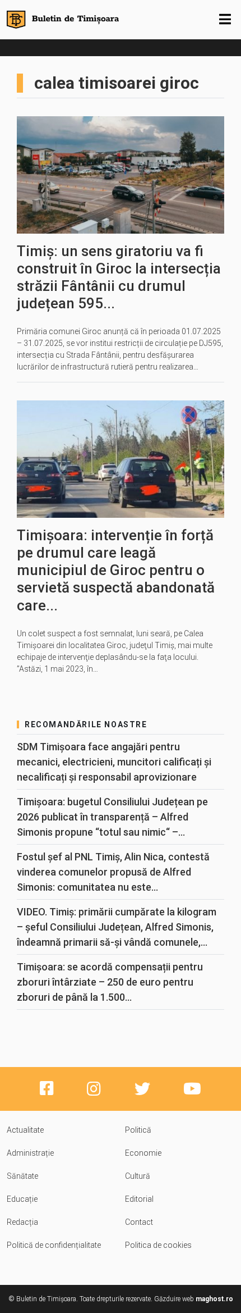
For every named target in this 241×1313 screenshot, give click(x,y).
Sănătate (22, 1175)
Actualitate (25, 1129)
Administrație (30, 1152)
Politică (138, 1129)
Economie (143, 1152)
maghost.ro (214, 1299)
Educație (22, 1199)
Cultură (137, 1175)
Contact (139, 1222)
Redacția (22, 1222)
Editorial (139, 1199)
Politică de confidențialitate (54, 1245)
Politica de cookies (158, 1245)
